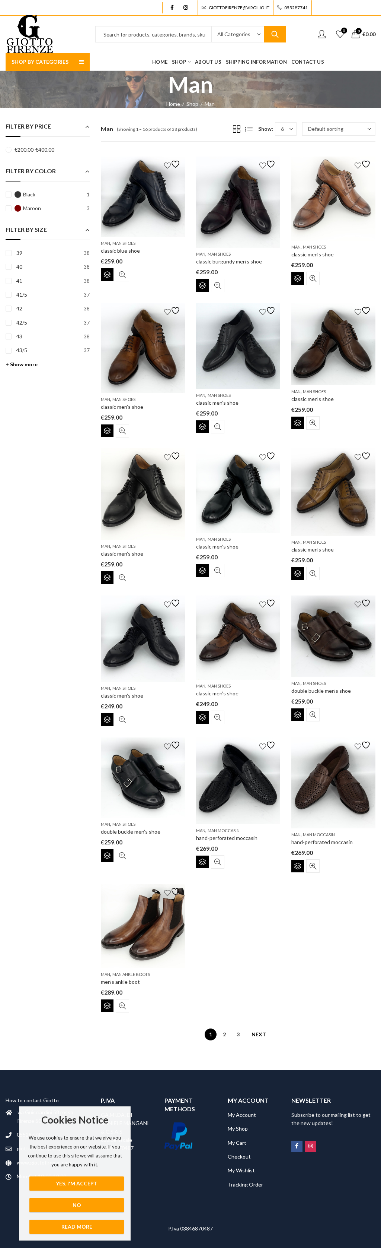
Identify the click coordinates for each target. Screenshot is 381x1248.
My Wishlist (241, 1170)
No (77, 1205)
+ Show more (22, 364)
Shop (192, 104)
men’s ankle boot (120, 982)
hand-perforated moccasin (226, 838)
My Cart (237, 1143)
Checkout (239, 1156)
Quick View (122, 274)
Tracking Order (245, 1184)
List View (249, 129)
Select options (107, 274)
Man (105, 243)
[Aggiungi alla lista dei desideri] (173, 164)
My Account (242, 1115)
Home (173, 104)
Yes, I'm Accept (76, 1183)
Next (259, 1034)
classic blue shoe (120, 251)
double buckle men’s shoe (321, 691)
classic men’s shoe (312, 255)
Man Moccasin (224, 830)
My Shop (238, 1128)
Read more (76, 1226)
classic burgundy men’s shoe (229, 261)
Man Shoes (123, 243)
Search (275, 34)
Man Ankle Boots (131, 974)
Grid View (236, 129)
